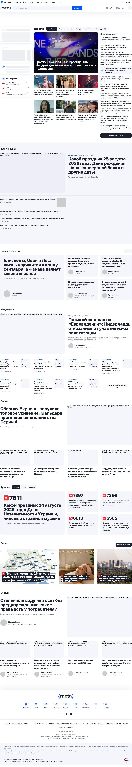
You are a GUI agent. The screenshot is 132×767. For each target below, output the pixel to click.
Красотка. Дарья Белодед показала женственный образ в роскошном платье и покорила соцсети (82, 472)
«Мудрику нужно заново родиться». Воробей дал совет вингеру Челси (116, 471)
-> (117, 386)
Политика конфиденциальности (16, 724)
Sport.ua (101, 724)
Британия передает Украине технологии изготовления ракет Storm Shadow (27, 199)
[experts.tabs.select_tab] (126, 251)
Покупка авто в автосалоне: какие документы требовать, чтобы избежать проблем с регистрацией (48, 664)
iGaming (106, 707)
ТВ (60, 2)
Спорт (70, 29)
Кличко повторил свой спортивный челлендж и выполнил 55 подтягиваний (66, 117)
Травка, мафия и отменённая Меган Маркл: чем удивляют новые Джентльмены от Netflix (33, 218)
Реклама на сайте (89, 724)
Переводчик (53, 2)
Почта (25, 2)
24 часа (16, 487)
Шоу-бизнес (52, 29)
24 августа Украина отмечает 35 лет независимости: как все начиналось (116, 502)
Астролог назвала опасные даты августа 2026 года (81, 661)
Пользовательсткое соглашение (42, 724)
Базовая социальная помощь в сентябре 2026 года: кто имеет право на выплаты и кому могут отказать (116, 526)
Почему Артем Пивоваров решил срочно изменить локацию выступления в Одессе (87, 118)
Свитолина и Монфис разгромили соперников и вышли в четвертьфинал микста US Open (12, 472)
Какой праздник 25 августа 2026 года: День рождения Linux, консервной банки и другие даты (97, 165)
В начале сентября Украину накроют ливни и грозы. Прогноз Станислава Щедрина (114, 566)
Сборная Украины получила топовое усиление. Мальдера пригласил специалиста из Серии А (31, 415)
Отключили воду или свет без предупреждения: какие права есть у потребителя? (31, 604)
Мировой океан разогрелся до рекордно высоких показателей (81, 285)
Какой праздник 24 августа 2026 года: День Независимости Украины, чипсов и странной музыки (32, 512)
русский (127, 2)
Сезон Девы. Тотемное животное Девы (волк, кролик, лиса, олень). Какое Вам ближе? (81, 262)
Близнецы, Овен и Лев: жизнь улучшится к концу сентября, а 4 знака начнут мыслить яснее (32, 267)
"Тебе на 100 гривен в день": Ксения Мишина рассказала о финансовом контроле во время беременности (43, 119)
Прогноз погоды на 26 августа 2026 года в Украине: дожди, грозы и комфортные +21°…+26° (28, 566)
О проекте (109, 724)
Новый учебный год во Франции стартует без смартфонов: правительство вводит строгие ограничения (82, 503)
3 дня (24, 487)
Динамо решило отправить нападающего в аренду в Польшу (47, 471)
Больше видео (122, 544)
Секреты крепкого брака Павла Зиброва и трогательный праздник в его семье (65, 93)
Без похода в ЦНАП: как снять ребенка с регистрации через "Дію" (24, 225)
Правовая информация (64, 724)
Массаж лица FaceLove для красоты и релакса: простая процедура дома (76, 566)
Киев (100, 29)
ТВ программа (12, 79)
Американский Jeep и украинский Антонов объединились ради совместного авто (30, 211)
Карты (46, 2)
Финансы (66, 707)
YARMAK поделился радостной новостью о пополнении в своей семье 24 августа (76, 385)
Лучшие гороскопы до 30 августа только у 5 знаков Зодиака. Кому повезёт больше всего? (114, 286)
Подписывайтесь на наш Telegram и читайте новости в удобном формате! (118, 70)
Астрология (88, 29)
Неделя (32, 487)
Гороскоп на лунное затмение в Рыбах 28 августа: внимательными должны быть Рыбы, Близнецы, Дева (114, 262)
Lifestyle (62, 29)
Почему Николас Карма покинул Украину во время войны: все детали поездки (44, 92)
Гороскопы (38, 2)
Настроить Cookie (121, 724)
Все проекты (7, 2)
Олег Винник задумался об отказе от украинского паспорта (87, 92)
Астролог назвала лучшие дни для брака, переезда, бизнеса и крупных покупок (116, 663)
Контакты (77, 724)
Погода (31, 2)
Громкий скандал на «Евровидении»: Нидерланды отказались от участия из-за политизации (99, 326)
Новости (18, 2)
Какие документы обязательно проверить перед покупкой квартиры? (14, 663)
